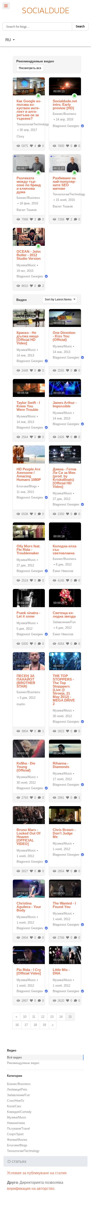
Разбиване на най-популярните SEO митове (64, 183)
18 (35, 1025)
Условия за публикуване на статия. (37, 1173)
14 (61, 1016)
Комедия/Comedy (19, 1112)
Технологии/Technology (33, 124)
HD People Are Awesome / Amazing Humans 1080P (29, 474)
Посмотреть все (30, 68)
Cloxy (20, 136)
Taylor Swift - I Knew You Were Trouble (28, 406)
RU (8, 39)
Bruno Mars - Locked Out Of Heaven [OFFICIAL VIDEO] (28, 837)
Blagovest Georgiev (66, 126)
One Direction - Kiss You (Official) (64, 336)
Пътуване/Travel (18, 1128)
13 (51, 1016)
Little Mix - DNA (61, 971)
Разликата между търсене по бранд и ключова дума (29, 185)
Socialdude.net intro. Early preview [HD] (65, 104)
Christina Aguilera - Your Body (29, 906)
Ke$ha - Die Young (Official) (26, 766)
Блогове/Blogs (27, 486)
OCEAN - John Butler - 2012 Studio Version (29, 254)
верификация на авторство (30, 1188)
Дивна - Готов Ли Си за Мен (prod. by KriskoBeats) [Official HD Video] (64, 478)
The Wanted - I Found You (64, 905)
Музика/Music (26, 265)
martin (21, 704)
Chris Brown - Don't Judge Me (64, 833)
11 (33, 1016)
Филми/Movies (17, 1139)
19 (44, 1025)
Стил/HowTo (15, 1100)
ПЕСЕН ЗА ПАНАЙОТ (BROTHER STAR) (26, 681)
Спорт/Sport (15, 1134)
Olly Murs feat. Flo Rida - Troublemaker (28, 549)
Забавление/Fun (64, 622)
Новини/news (16, 1123)
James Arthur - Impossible (65, 404)
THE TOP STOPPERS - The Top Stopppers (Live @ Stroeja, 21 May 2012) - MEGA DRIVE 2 (64, 690)
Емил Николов (63, 571)
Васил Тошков (27, 210)
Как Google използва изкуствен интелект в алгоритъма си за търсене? (29, 109)
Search (80, 26)
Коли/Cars (14, 1106)
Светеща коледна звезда (64, 614)
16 (17, 1025)
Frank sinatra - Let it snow (28, 614)
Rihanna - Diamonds (61, 765)
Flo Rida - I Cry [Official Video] (29, 971)
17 (26, 1025)
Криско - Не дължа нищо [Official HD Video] (27, 338)
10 (24, 1016)
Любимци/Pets (17, 1089)
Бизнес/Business (64, 114)
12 (42, 1016)
